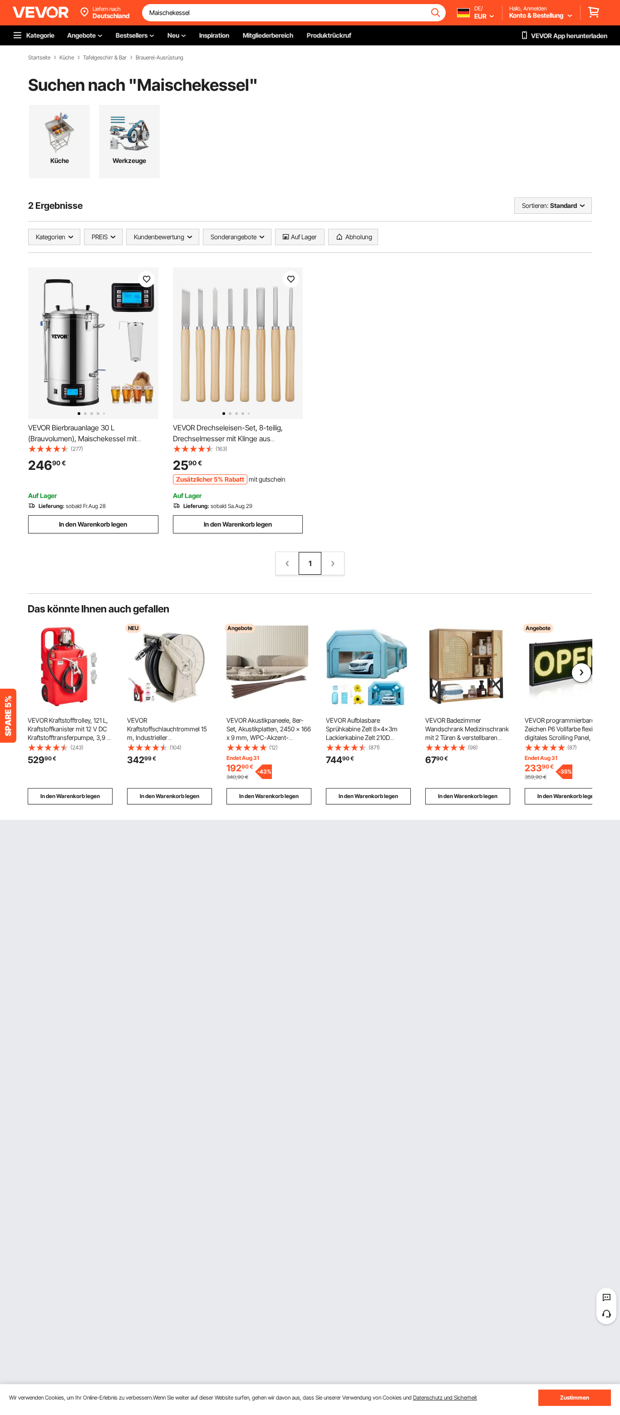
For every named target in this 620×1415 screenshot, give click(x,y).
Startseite (39, 57)
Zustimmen (574, 1397)
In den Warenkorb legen (93, 524)
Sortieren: (535, 205)
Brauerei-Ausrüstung (159, 57)
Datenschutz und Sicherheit (445, 1397)
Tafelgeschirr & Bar (105, 57)
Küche (66, 57)
